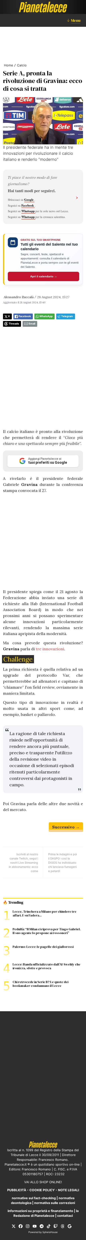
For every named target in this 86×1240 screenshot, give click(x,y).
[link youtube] (35, 1225)
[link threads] (63, 1225)
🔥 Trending (13, 902)
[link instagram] (28, 1225)
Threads (14, 323)
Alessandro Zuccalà (19, 297)
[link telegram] (42, 1225)
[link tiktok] (49, 1225)
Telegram (67, 316)
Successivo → (66, 826)
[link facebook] (21, 1225)
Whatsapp (28, 211)
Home (8, 65)
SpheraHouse (50, 1232)
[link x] (14, 1225)
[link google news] (70, 1225)
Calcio (22, 65)
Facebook (28, 205)
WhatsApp (46, 316)
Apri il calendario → (43, 276)
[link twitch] (56, 1225)
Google (29, 199)
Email (32, 323)
